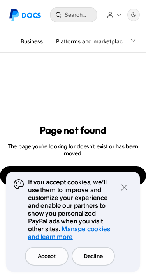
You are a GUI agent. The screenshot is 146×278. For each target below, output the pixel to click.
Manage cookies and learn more (69, 233)
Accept (47, 256)
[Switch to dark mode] (133, 15)
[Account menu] (114, 15)
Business (32, 41)
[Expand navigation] (133, 41)
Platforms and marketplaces (92, 41)
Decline (93, 256)
